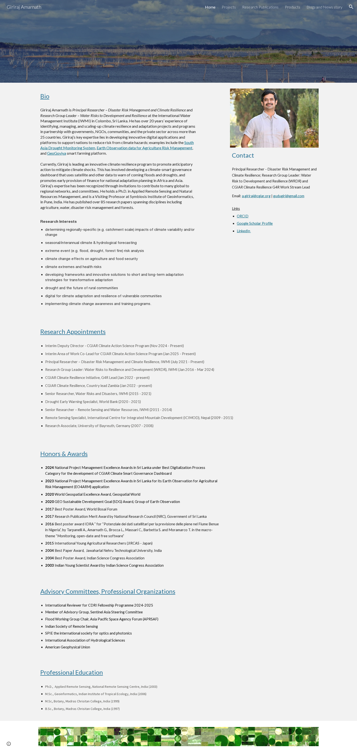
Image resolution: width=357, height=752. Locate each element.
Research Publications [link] (260, 7)
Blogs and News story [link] (324, 7)
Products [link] (292, 7)
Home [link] (210, 7)
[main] (118, 96)
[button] (351, 7)
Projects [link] (229, 7)
